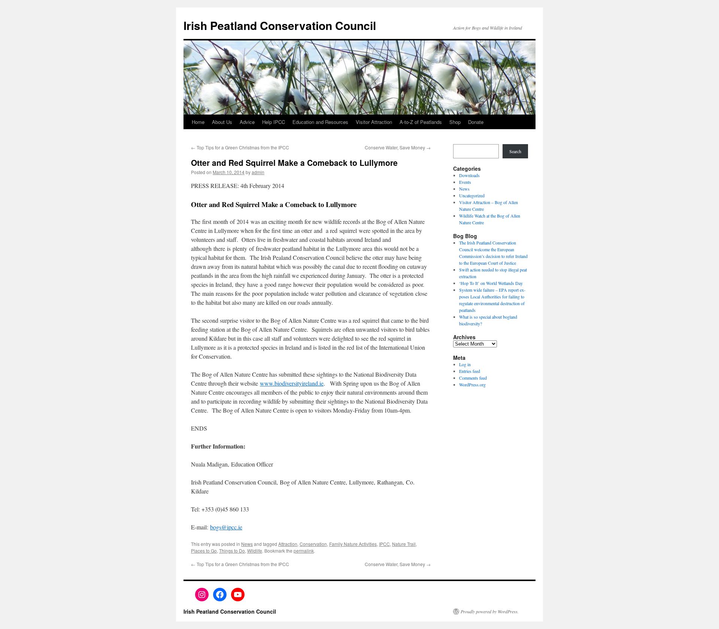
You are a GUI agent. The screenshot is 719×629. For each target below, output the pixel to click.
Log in (465, 364)
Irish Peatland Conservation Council (279, 25)
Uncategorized (472, 195)
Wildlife (254, 550)
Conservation (313, 544)
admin (258, 172)
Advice (247, 121)
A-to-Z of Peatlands (421, 121)
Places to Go (204, 550)
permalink (304, 550)
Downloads (469, 175)
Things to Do (232, 550)
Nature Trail (404, 544)
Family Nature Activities (353, 544)
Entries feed (469, 371)
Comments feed (473, 378)
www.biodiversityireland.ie (292, 383)
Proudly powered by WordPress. (490, 611)
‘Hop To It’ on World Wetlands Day (491, 283)
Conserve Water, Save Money (398, 147)
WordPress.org (472, 385)
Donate (475, 121)
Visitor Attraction (374, 121)
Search (515, 151)
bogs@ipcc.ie (226, 527)
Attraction (287, 544)
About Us (222, 121)
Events (465, 182)
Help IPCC (273, 121)
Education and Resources (320, 121)
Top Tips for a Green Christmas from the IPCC (240, 147)
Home (198, 121)
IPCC (384, 544)
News (247, 544)
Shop (455, 121)
